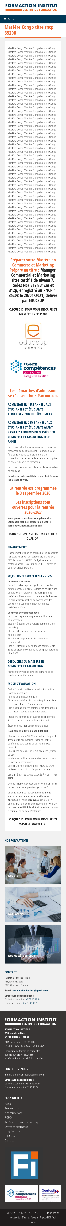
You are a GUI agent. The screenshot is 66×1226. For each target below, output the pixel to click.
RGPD (8, 1117)
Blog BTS (10, 1135)
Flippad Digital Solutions (42, 1220)
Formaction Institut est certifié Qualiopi (33, 536)
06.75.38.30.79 (30, 1003)
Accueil (9, 1103)
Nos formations (13, 1112)
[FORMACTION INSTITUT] (29, 8)
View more (33, 865)
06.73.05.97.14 (32, 999)
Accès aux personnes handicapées (24, 1122)
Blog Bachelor (13, 1131)
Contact (9, 1140)
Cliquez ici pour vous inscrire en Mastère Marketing (33, 821)
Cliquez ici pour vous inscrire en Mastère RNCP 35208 (33, 311)
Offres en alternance (16, 1126)
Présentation (12, 1108)
